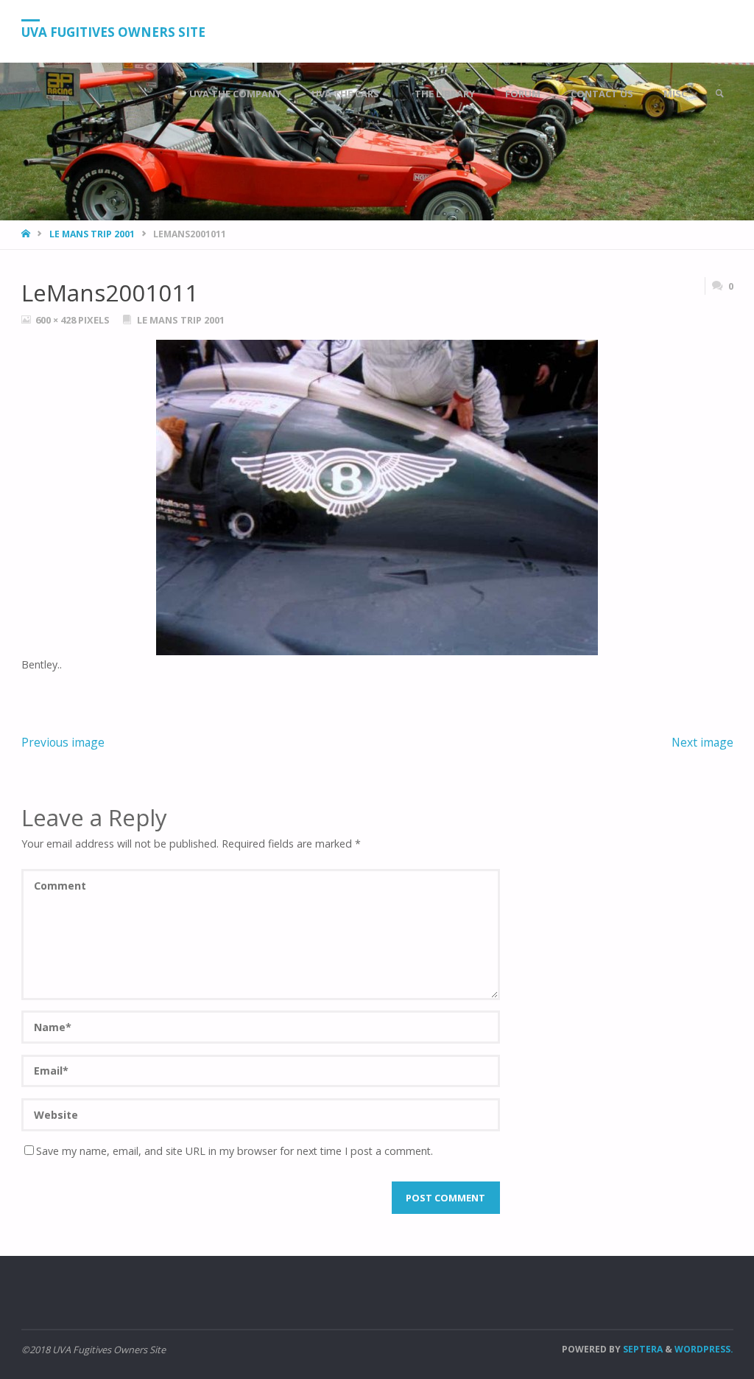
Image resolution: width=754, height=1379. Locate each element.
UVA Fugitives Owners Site (113, 32)
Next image (702, 742)
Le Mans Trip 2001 (92, 234)
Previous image (63, 742)
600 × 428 (56, 320)
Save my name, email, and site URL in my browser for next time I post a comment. (234, 1151)
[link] (719, 94)
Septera (642, 1349)
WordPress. (703, 1349)
